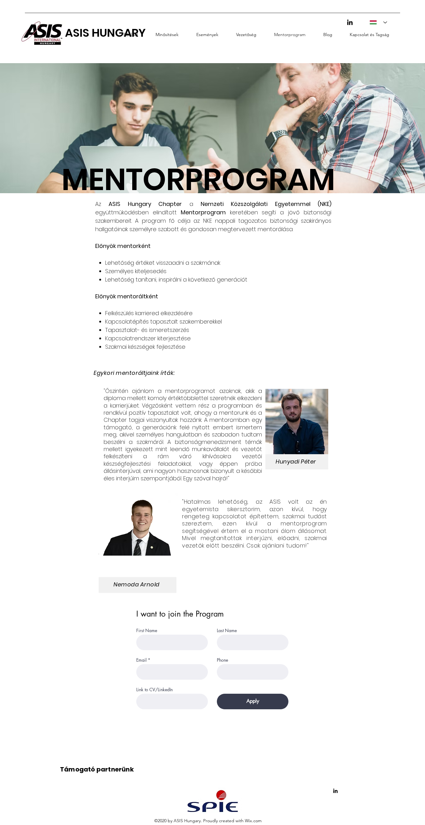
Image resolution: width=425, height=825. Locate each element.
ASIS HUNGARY (105, 33)
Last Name (227, 630)
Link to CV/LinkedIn (154, 690)
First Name (146, 630)
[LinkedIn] (350, 22)
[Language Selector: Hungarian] (376, 22)
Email (141, 660)
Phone (222, 660)
